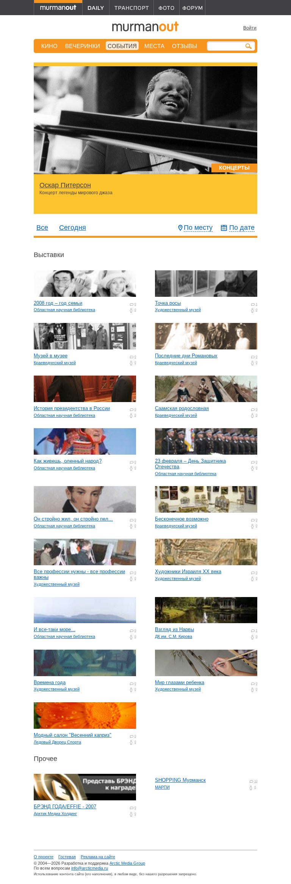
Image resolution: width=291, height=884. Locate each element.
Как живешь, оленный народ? (68, 461)
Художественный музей (178, 309)
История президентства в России (72, 408)
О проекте (43, 856)
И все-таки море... (54, 629)
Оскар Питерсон (65, 185)
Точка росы (168, 303)
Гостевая (67, 856)
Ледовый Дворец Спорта (57, 742)
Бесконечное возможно (181, 519)
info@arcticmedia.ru (89, 868)
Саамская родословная (182, 408)
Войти (250, 28)
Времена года (50, 682)
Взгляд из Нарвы (174, 629)
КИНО (49, 46)
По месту (198, 227)
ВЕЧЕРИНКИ (82, 46)
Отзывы (184, 46)
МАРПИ (162, 787)
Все (42, 227)
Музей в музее (50, 356)
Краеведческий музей (55, 362)
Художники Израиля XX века (188, 571)
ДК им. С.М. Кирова (173, 636)
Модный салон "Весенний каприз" (72, 735)
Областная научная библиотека (64, 309)
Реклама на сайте (98, 856)
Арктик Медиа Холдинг (55, 813)
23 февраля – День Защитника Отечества (190, 463)
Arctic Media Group (127, 863)
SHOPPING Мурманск (180, 780)
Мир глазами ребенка (179, 682)
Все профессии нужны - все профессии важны (79, 574)
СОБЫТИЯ (122, 46)
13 (255, 781)
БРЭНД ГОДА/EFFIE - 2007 (65, 806)
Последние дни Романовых (186, 356)
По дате (242, 227)
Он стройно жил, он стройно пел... (73, 519)
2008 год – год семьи (58, 303)
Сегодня (72, 227)
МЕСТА (154, 46)
